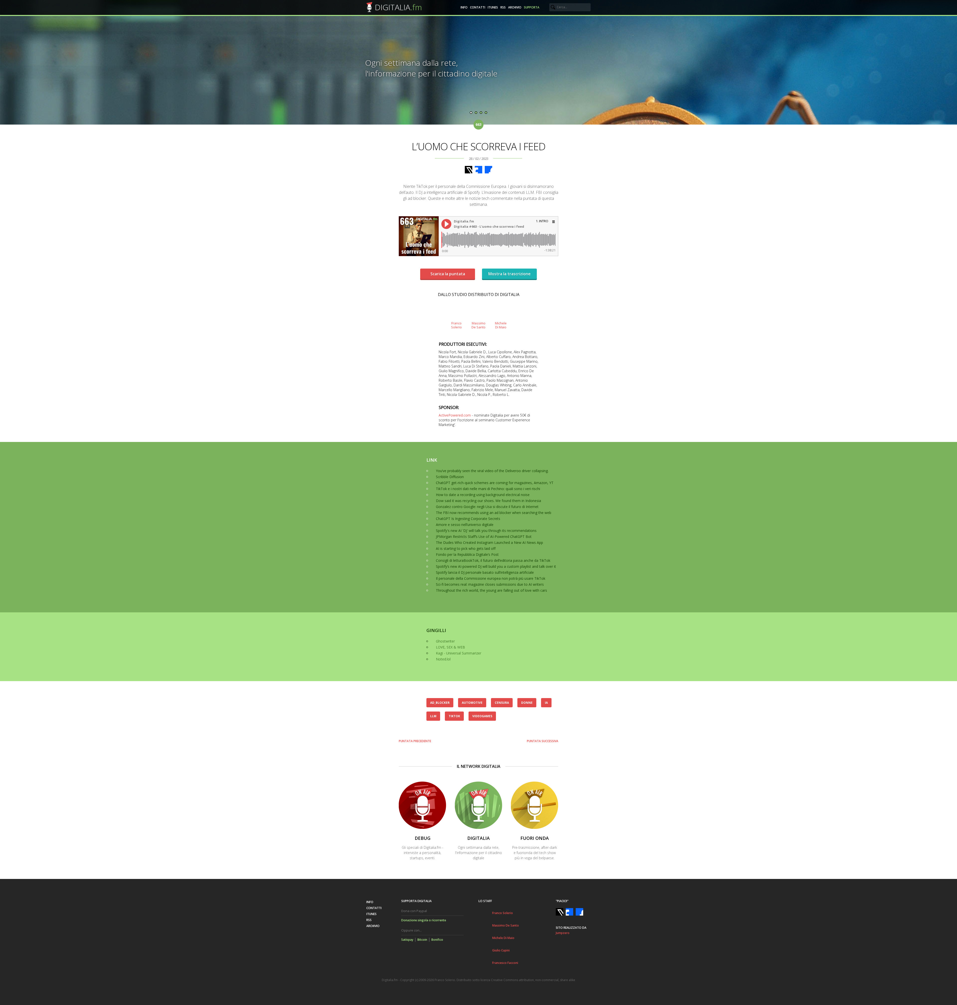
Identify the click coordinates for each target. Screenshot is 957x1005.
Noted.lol (443, 659)
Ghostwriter (445, 641)
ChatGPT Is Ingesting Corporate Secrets (468, 518)
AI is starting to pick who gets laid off (465, 548)
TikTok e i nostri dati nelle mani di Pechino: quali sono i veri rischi (488, 488)
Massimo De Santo (505, 925)
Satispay (407, 939)
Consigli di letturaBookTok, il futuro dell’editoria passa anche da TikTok (493, 560)
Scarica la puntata (447, 274)
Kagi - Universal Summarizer (458, 653)
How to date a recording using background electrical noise (483, 494)
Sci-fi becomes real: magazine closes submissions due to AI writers (490, 584)
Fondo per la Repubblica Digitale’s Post (467, 554)
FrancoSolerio (456, 325)
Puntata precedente (415, 741)
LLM (433, 716)
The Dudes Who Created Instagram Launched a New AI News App (489, 542)
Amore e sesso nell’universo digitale (464, 524)
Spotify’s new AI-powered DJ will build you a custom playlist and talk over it (496, 566)
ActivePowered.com (455, 415)
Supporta (531, 7)
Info (464, 7)
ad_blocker (440, 703)
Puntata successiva (542, 741)
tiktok (454, 716)
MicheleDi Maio (501, 325)
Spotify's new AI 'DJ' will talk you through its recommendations (486, 530)
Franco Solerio (502, 913)
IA (546, 703)
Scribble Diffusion (450, 476)
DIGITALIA (398, 7)
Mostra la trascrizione (509, 274)
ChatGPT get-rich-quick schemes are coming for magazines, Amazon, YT (495, 482)
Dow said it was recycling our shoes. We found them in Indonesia (488, 500)
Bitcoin (422, 939)
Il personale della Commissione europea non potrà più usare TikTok (490, 578)
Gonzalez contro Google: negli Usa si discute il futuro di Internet (487, 506)
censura (502, 703)
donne (527, 703)
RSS (503, 7)
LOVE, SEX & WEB (450, 647)
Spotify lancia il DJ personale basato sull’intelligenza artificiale (485, 572)
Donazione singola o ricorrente (423, 920)
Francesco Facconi (505, 963)
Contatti (477, 7)
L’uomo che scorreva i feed (479, 146)
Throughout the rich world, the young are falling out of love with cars (491, 590)
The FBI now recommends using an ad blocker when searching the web (493, 512)
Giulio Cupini (501, 950)
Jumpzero (562, 933)
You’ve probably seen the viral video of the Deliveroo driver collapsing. (492, 470)
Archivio (514, 7)
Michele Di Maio (503, 938)
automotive (472, 703)
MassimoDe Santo (478, 325)
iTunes (493, 7)
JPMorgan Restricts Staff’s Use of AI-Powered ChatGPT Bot (484, 536)
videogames (482, 716)
